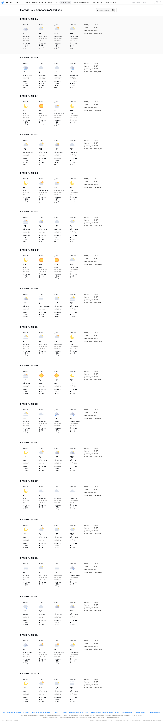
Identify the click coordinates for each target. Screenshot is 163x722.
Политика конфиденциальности (104, 720)
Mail (3, 720)
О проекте (91, 720)
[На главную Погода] (8, 2)
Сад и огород (140, 713)
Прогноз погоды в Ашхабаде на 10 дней (105, 713)
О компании (9, 720)
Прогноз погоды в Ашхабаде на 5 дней (45, 713)
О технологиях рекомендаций (123, 720)
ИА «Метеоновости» (155, 720)
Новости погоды (127, 713)
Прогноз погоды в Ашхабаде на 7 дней (75, 713)
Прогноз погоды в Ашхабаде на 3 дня (15, 713)
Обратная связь (136, 720)
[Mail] (3, 2)
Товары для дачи (154, 713)
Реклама (16, 720)
